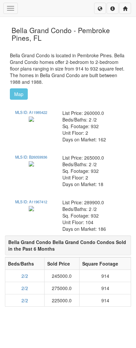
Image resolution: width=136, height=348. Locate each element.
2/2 (24, 276)
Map (18, 94)
